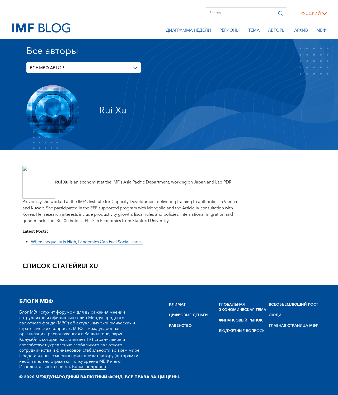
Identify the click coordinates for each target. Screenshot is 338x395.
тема (254, 31)
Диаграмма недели (188, 31)
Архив (301, 31)
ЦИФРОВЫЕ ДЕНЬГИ (188, 315)
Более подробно (89, 366)
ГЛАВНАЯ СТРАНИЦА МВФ (293, 325)
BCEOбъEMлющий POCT (293, 304)
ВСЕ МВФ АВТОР (47, 68)
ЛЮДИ (275, 315)
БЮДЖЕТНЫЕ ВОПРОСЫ (242, 331)
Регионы (229, 31)
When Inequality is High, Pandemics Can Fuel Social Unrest (87, 242)
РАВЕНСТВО (180, 325)
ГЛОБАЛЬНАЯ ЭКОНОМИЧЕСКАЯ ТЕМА (242, 307)
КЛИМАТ (177, 304)
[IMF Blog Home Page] (41, 27)
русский (311, 13)
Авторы (277, 31)
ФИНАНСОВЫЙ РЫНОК (241, 320)
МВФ (321, 31)
